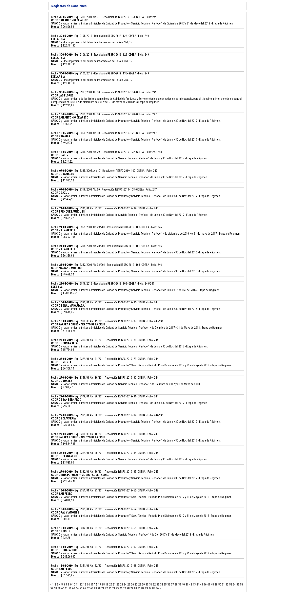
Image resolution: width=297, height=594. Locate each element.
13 (84, 584)
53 (230, 584)
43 (194, 584)
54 (234, 584)
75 (117, 588)
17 (99, 584)
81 (139, 588)
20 (110, 584)
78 (128, 588)
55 (237, 584)
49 (216, 584)
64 (77, 588)
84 (149, 588)
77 (124, 588)
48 (212, 584)
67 (88, 588)
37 (172, 584)
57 (51, 588)
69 (95, 588)
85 (153, 588)
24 (125, 584)
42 (190, 584)
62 (69, 588)
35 (165, 584)
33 (157, 584)
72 (106, 588)
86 (157, 588)
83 (146, 588)
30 (146, 584)
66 (84, 588)
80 (135, 588)
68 (91, 588)
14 (88, 584)
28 (139, 584)
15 (92, 584)
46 (205, 584)
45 (201, 584)
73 (109, 588)
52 (226, 584)
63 (73, 588)
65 (80, 588)
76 (120, 588)
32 (154, 584)
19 (106, 584)
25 (128, 584)
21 (114, 584)
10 (73, 584)
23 (121, 584)
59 (59, 588)
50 (219, 584)
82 (142, 588)
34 (161, 584)
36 (168, 584)
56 (241, 584)
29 (143, 584)
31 (150, 584)
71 (102, 588)
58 (55, 588)
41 (186, 584)
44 (197, 584)
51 (223, 584)
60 (62, 588)
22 (117, 584)
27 (136, 584)
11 (77, 584)
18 (103, 584)
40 (183, 584)
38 (176, 584)
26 (132, 584)
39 (179, 584)
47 (208, 584)
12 (81, 584)
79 (131, 588)
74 (113, 588)
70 (99, 588)
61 (66, 588)
